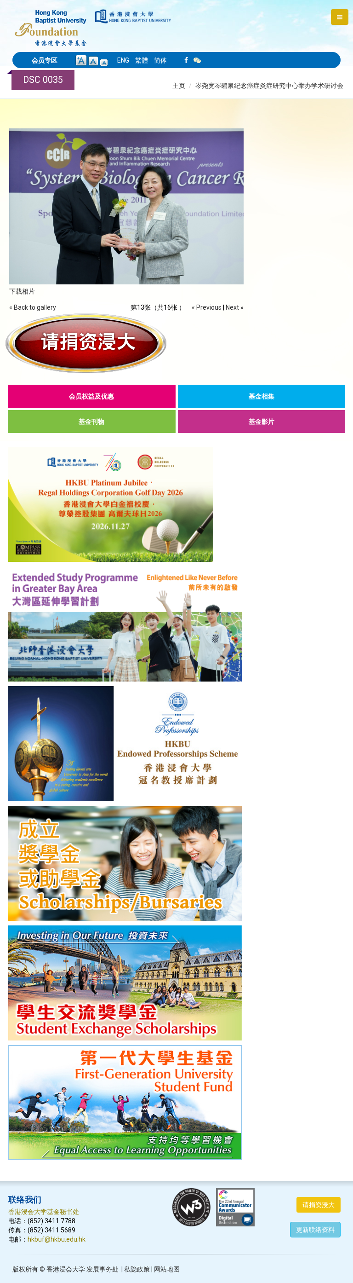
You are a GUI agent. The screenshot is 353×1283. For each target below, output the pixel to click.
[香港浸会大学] (133, 16)
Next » (235, 307)
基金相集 (261, 396)
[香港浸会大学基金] (50, 23)
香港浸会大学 (65, 1269)
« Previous (207, 307)
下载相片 (22, 291)
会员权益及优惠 (91, 396)
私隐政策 (137, 1269)
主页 (178, 85)
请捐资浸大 (318, 1204)
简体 (160, 60)
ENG (123, 60)
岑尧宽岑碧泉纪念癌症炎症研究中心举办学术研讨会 (269, 85)
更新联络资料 (315, 1229)
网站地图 (167, 1269)
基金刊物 (91, 421)
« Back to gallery (32, 307)
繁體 (141, 60)
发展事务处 (102, 1269)
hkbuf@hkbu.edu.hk (56, 1239)
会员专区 (44, 60)
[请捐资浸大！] (176, 343)
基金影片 (261, 421)
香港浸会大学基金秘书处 (43, 1211)
